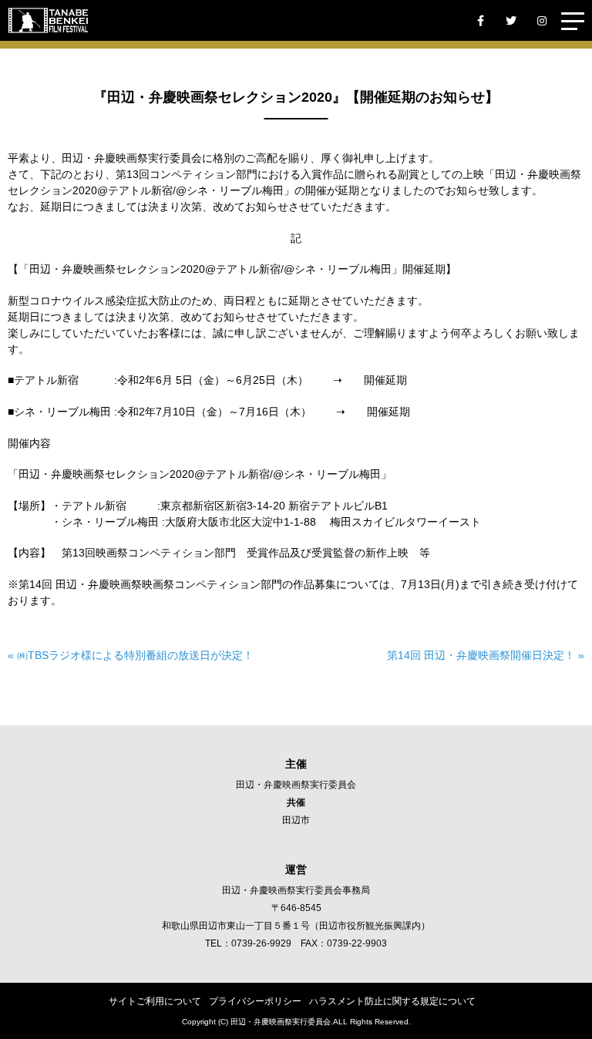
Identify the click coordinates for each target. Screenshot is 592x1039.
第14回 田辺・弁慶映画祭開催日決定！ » (485, 655)
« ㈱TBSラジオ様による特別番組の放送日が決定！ (131, 655)
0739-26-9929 (261, 943)
